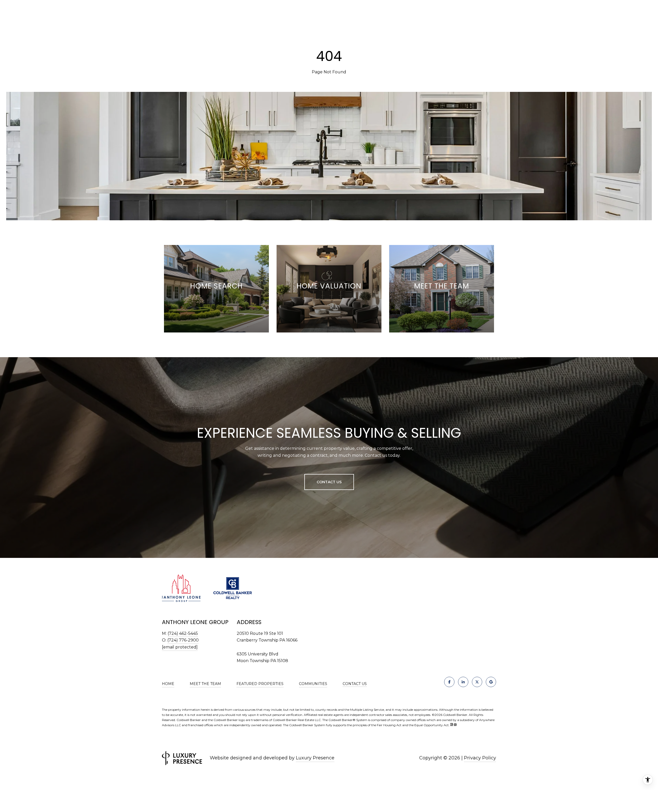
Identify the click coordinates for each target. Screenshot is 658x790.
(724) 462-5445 (183, 633)
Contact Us (355, 684)
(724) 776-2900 (183, 640)
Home (168, 683)
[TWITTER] (477, 682)
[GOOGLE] (491, 682)
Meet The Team (205, 683)
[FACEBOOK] (449, 682)
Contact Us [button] (329, 482)
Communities (313, 683)
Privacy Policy (480, 758)
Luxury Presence (315, 758)
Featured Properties (260, 683)
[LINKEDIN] (463, 682)
